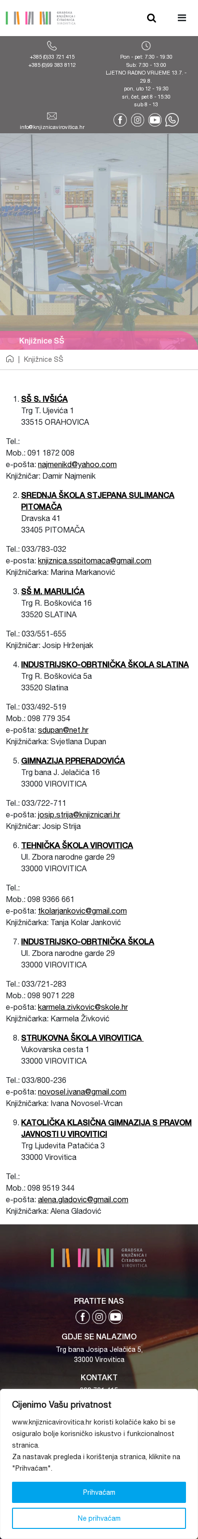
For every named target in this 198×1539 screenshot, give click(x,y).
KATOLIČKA (44, 1122)
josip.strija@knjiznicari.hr (79, 814)
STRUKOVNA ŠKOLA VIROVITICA (82, 1037)
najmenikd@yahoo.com (77, 464)
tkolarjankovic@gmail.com (82, 910)
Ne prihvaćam (99, 1518)
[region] (99, 1464)
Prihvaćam (99, 1492)
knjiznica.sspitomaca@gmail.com (94, 560)
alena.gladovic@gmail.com (83, 1199)
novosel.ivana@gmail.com (82, 1091)
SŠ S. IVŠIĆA (44, 398)
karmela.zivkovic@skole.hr (83, 1007)
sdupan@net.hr (63, 729)
